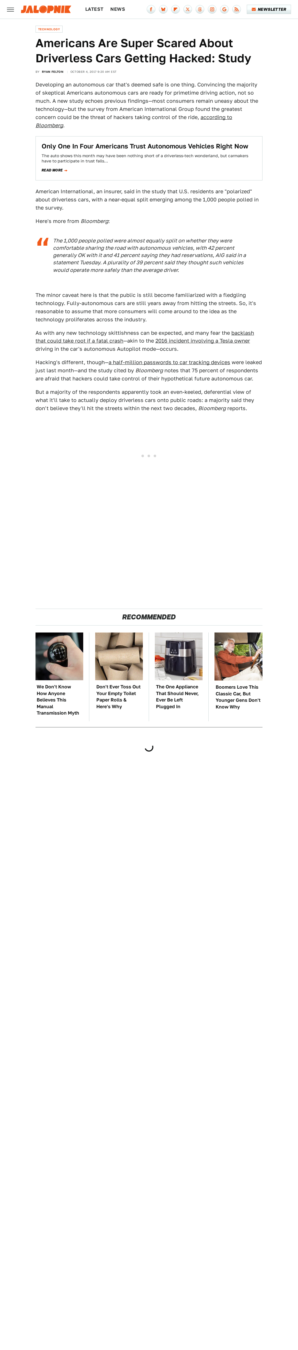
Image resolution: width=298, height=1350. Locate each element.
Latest (94, 9)
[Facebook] (151, 9)
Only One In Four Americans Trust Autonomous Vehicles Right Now (145, 146)
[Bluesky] (163, 9)
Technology (49, 29)
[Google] (224, 9)
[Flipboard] (175, 9)
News (117, 9)
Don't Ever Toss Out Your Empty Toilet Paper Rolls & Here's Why (118, 696)
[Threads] (200, 9)
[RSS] (236, 9)
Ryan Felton (52, 71)
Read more (52, 170)
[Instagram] (212, 9)
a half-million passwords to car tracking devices (169, 362)
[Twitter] (187, 9)
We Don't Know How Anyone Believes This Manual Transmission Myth (58, 700)
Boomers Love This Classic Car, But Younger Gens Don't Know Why (238, 696)
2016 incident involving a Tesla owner (202, 341)
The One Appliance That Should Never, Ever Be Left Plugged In (177, 696)
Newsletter (272, 9)
